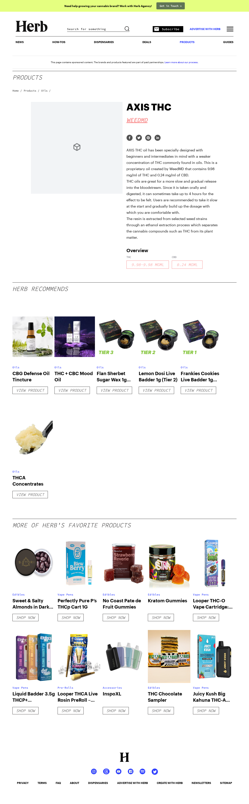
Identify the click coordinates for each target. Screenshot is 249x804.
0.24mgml (187, 264)
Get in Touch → (170, 6)
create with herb (170, 783)
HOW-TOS (58, 42)
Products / (31, 90)
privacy (23, 783)
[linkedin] (157, 138)
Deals (146, 42)
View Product (30, 390)
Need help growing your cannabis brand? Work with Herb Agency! (108, 6)
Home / (17, 90)
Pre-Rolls (65, 687)
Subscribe (170, 29)
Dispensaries (104, 42)
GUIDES (228, 42)
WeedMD (136, 120)
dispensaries (98, 783)
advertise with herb (205, 29)
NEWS (20, 42)
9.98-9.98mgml (147, 264)
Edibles (18, 594)
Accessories (112, 687)
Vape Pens (65, 594)
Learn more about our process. (181, 62)
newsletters (201, 783)
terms (42, 783)
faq (58, 783)
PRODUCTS (187, 42)
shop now (25, 617)
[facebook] (129, 138)
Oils (15, 367)
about (74, 783)
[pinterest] (148, 138)
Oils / (46, 90)
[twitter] (139, 138)
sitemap (226, 783)
